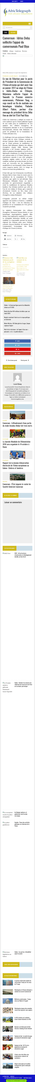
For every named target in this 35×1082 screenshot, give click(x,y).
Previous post (12, 360)
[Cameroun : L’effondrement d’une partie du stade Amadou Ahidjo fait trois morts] (17, 418)
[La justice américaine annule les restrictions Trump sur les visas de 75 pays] (8, 984)
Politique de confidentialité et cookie (13, 1078)
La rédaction (6, 1076)
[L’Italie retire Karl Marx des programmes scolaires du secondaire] (8, 1058)
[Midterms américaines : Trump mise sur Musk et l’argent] (8, 1003)
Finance (5, 481)
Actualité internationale (10, 975)
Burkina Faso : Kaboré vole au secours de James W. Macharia (8, 286)
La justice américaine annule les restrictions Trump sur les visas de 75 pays (23, 982)
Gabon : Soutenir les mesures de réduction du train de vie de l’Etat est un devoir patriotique (23, 684)
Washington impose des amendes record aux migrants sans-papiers (23, 1009)
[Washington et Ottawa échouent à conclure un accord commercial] (8, 993)
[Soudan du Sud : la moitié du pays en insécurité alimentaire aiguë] (8, 1040)
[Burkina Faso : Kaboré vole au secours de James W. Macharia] (9, 280)
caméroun (18, 51)
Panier (21, 1)
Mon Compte (15, 1)
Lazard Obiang (13, 76)
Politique (5, 460)
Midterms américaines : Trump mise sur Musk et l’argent (23, 1000)
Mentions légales (28, 1078)
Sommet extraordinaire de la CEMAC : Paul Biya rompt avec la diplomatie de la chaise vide (23, 268)
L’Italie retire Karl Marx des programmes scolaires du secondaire (22, 1056)
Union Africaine (11, 53)
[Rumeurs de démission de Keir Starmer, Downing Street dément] (8, 1030)
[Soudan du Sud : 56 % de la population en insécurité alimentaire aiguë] (8, 1049)
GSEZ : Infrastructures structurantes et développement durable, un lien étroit (23, 555)
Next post (24, 360)
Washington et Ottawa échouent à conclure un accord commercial (23, 991)
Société (5, 420)
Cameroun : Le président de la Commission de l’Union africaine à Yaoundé (9, 267)
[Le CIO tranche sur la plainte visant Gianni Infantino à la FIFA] (8, 1021)
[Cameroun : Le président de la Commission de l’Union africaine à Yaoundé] (9, 260)
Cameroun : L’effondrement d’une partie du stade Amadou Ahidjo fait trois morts (17, 424)
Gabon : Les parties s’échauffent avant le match (23, 953)
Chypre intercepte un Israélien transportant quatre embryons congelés (22, 1065)
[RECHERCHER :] (17, 27)
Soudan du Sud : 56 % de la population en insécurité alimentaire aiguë (22, 1047)
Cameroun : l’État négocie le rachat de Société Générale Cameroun (17, 485)
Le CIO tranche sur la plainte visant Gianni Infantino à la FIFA (23, 1018)
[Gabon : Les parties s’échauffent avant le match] (8, 956)
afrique (11, 51)
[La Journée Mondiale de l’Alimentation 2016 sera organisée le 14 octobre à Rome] (17, 437)
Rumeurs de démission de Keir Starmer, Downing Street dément (23, 1028)
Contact (12, 1076)
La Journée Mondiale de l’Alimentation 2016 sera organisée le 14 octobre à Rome (16, 444)
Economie (5, 439)
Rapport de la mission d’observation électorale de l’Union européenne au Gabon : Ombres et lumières (16, 465)
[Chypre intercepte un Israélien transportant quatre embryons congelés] (8, 1067)
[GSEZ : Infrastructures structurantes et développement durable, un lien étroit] (8, 677)
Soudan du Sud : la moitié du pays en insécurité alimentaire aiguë (23, 1037)
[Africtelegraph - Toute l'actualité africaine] (17, 12)
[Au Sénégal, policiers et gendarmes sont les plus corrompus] (8, 817)
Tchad (4, 53)
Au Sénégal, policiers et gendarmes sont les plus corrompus (21, 814)
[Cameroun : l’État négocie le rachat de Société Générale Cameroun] (17, 479)
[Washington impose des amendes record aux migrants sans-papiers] (8, 1012)
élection (24, 51)
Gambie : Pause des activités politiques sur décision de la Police (22, 824)
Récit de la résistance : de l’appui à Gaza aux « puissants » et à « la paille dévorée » (16, 330)
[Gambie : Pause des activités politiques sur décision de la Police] (8, 946)
